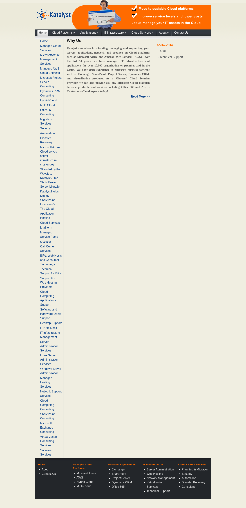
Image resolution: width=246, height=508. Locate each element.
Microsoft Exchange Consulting (47, 427)
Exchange (118, 469)
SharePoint (119, 473)
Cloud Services (142, 32)
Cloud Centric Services (192, 464)
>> (140, 96)
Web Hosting (155, 473)
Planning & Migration (195, 469)
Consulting (189, 486)
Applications (89, 32)
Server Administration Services (49, 346)
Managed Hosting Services (46, 382)
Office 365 (118, 486)
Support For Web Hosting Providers (48, 282)
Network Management (161, 478)
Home (43, 32)
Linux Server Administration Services (49, 360)
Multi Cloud (47, 105)
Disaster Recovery (193, 482)
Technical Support (171, 57)
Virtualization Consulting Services (48, 441)
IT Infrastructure (115, 32)
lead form (46, 227)
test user (45, 241)
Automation (47, 133)
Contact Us (181, 32)
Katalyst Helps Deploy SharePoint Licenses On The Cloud (49, 200)
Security (45, 128)
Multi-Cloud (84, 486)
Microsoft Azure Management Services (50, 59)
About (164, 32)
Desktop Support (51, 323)
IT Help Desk (48, 327)
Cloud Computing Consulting (47, 405)
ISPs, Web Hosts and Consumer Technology (51, 260)
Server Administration (160, 469)
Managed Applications (122, 464)
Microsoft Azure (86, 473)
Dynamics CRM (122, 482)
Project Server (121, 478)
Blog (163, 50)
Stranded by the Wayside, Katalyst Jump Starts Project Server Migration (50, 178)
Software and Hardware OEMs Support (50, 314)
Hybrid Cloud (48, 100)
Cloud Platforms (63, 32)
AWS (80, 477)
